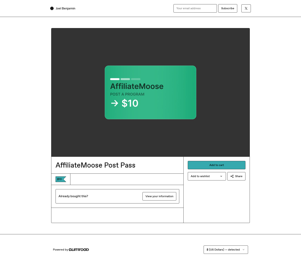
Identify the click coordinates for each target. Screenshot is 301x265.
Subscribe (227, 8)
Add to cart (216, 165)
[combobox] (207, 176)
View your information (159, 196)
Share (238, 176)
